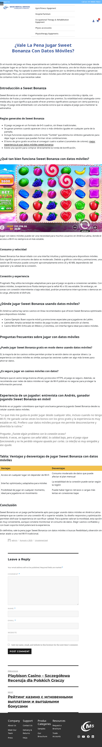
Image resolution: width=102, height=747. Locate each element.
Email (12, 620)
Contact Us (27, 725)
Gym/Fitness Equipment (45, 8)
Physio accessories (43, 28)
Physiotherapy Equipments (46, 33)
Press (10, 737)
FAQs (25, 737)
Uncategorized (41, 540)
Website (12, 632)
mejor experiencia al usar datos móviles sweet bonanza (49, 143)
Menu (2, 4)
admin (14, 540)
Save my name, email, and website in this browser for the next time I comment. (44, 645)
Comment (14, 574)
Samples (41, 728)
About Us (12, 725)
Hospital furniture (42, 14)
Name (12, 608)
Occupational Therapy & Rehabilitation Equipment (52, 20)
